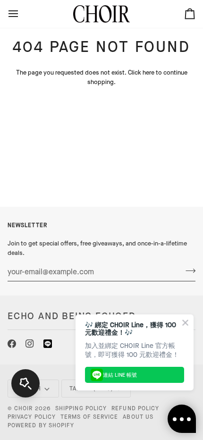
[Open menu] (22, 14)
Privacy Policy (32, 417)
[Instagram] (29, 343)
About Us (138, 417)
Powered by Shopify (41, 425)
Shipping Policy (81, 408)
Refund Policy (135, 408)
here (148, 72)
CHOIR (23, 408)
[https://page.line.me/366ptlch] (47, 343)
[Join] (187, 270)
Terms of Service (89, 417)
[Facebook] (12, 343)
